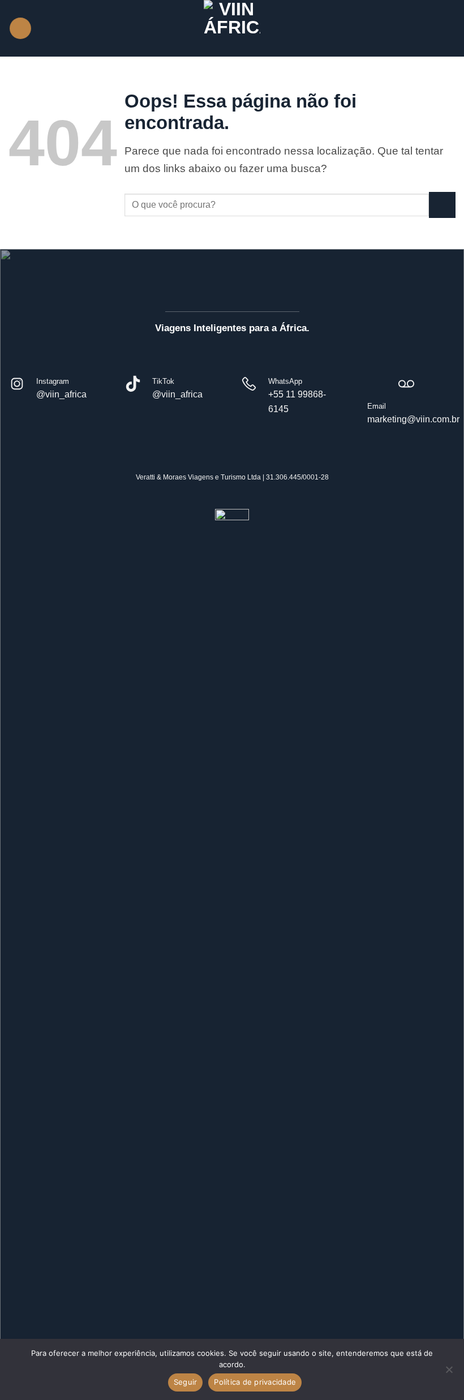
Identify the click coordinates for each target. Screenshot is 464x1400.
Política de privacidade (255, 1381)
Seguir (185, 1381)
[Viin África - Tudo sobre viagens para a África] (232, 28)
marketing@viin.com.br (413, 419)
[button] (20, 29)
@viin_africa (61, 394)
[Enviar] (442, 205)
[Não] (449, 1373)
